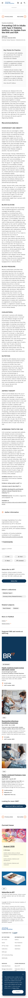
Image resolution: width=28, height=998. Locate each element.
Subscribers (18, 945)
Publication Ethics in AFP (20, 969)
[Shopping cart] (18, 3)
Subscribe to (8, 892)
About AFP (17, 965)
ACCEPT (18, 991)
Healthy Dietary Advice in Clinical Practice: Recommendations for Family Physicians (13, 854)
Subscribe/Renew (6, 965)
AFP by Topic (5, 945)
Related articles (6, 623)
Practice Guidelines (7, 23)
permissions (5, 920)
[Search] (24, 3)
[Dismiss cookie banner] (23, 974)
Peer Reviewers (18, 942)
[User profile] (21, 3)
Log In (3, 548)
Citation (4, 620)
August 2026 (9, 846)
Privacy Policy (15, 988)
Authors (17, 939)
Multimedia (4, 958)
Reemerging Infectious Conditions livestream (10, 722)
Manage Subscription (7, 969)
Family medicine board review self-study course (13, 668)
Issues (3, 942)
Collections (4, 948)
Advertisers (17, 948)
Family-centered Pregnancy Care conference (14, 776)
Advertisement (14, 7)
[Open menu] (2, 3)
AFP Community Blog (7, 955)
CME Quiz (4, 951)
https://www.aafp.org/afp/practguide (12, 537)
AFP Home (4, 939)
